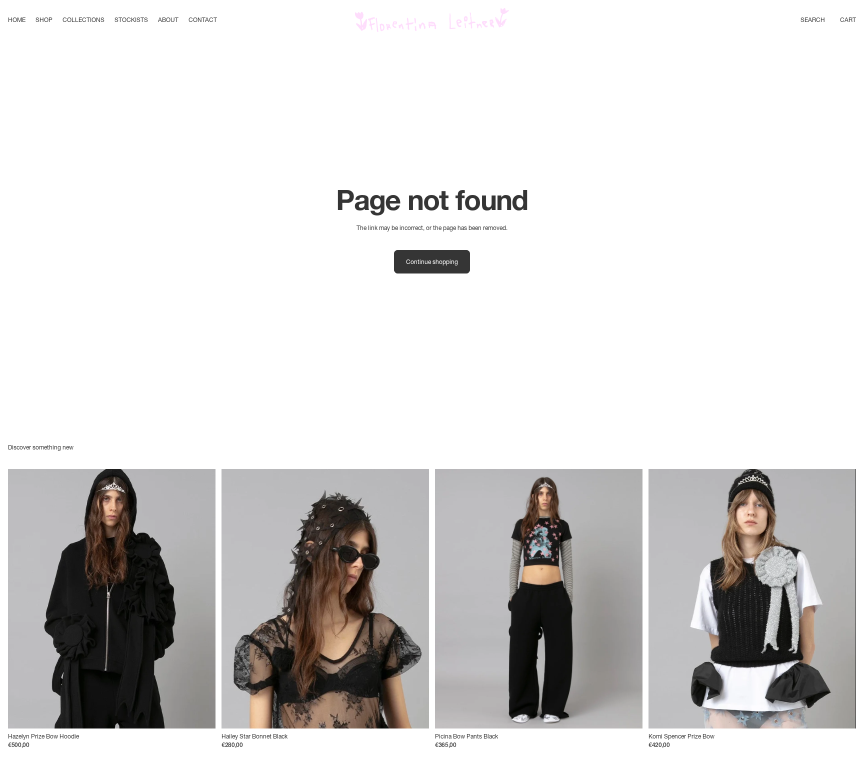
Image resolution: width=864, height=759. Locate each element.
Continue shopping (432, 262)
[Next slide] (201, 599)
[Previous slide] (23, 599)
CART (848, 20)
